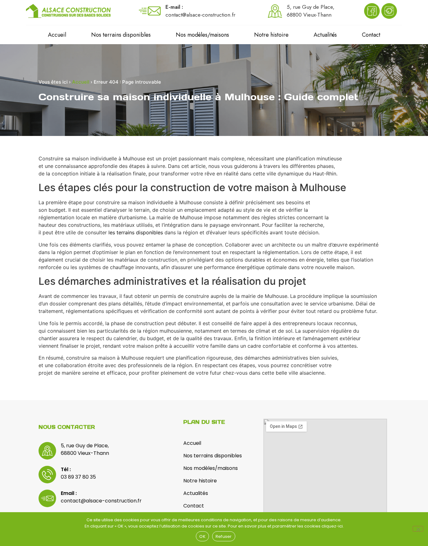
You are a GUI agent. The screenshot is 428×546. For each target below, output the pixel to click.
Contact (371, 35)
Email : (69, 493)
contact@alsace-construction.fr (101, 500)
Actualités (325, 35)
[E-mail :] (150, 11)
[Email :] (47, 498)
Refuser (224, 536)
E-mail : (174, 7)
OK (202, 536)
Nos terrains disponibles (121, 35)
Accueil (57, 35)
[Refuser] (418, 529)
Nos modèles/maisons (202, 35)
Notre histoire (271, 35)
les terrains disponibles (135, 232)
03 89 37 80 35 (78, 477)
